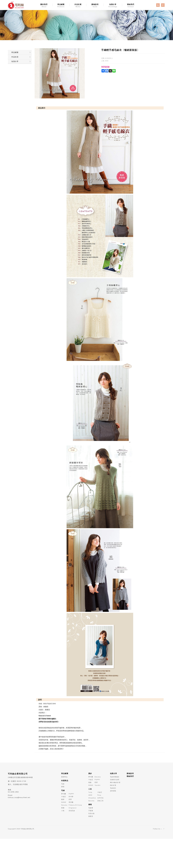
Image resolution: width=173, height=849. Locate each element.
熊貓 (62, 808)
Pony (99, 795)
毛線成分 (113, 788)
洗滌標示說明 (114, 779)
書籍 (62, 786)
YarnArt (97, 785)
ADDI (90, 795)
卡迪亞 (63, 796)
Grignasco (73, 808)
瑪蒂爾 (71, 802)
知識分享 (113, 5)
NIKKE (63, 802)
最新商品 (64, 777)
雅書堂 (90, 816)
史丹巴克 (100, 798)
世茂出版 (91, 813)
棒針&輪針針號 (115, 782)
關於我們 (43, 5)
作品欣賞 (77, 5)
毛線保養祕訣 (114, 777)
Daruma (64, 805)
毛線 (62, 784)
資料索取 (113, 791)
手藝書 (90, 810)
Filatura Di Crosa (75, 805)
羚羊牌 (71, 796)
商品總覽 (60, 5)
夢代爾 (63, 794)
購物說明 (95, 5)
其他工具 (100, 801)
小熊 (62, 810)
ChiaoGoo (92, 798)
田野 (70, 799)
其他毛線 (72, 810)
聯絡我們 (130, 5)
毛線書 (90, 808)
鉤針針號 (113, 785)
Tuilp (90, 792)
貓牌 (62, 799)
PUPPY (71, 794)
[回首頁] (16, 5)
